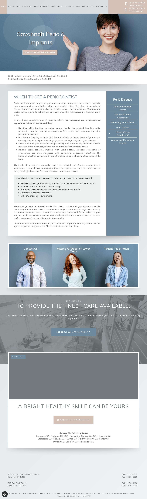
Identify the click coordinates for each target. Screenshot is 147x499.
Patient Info (14, 7)
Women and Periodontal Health (122, 141)
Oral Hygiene (122, 127)
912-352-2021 (131, 474)
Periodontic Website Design (67, 496)
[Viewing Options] (5, 494)
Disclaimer (128, 493)
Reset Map (18, 357)
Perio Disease (57, 7)
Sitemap (118, 493)
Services (70, 7)
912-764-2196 (131, 483)
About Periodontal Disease (122, 108)
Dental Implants (41, 7)
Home (3, 7)
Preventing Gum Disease (122, 122)
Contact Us (101, 7)
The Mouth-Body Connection (123, 116)
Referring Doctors (85, 7)
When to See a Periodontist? (123, 133)
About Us (26, 7)
